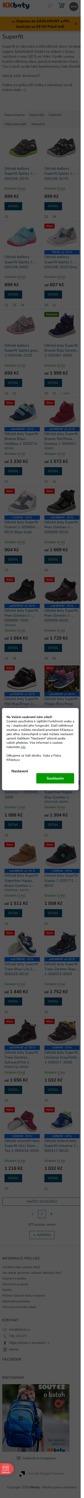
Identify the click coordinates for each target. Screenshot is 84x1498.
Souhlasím (55, 778)
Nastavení (19, 770)
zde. (23, 747)
